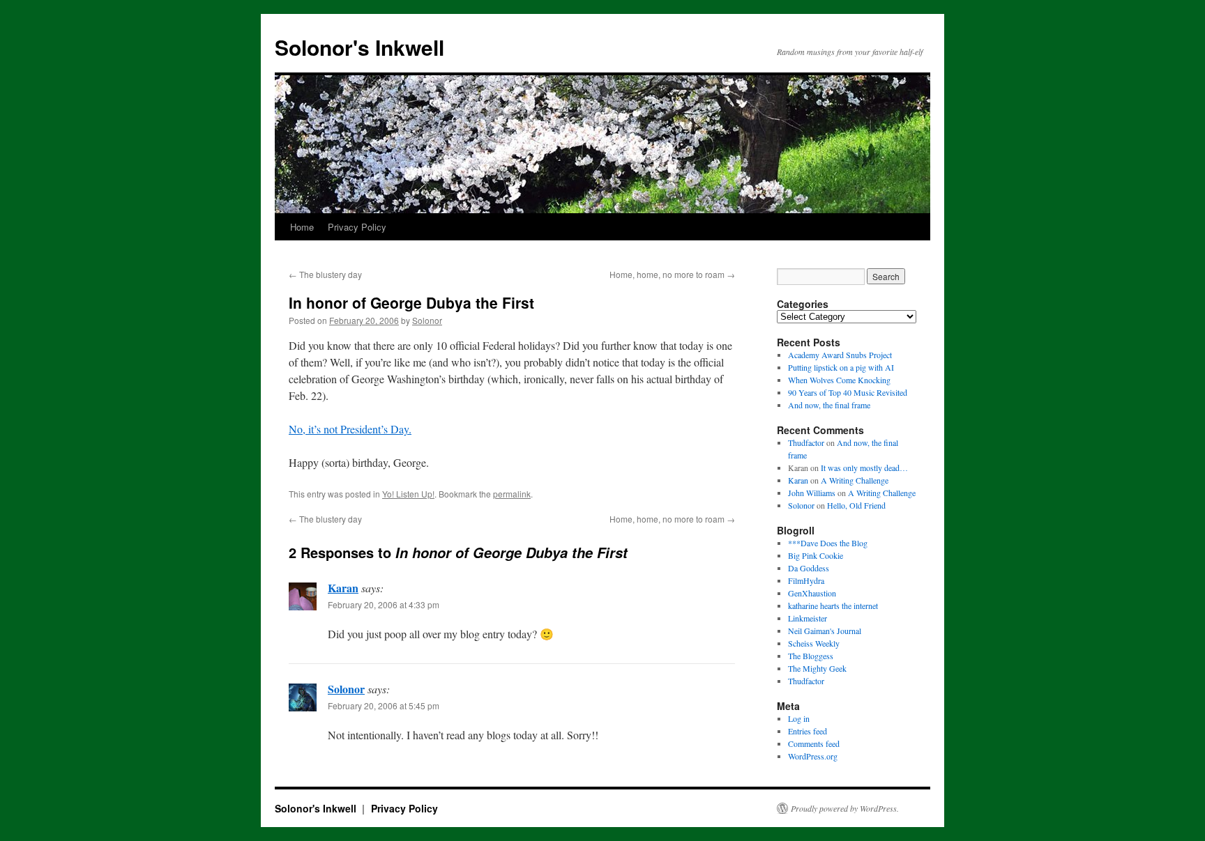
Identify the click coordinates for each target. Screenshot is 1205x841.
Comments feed (814, 743)
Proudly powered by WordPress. (845, 808)
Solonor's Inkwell (359, 47)
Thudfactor (806, 442)
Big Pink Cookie (815, 555)
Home (302, 226)
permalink (512, 494)
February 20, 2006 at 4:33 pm (383, 604)
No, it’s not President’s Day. (350, 429)
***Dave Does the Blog (827, 542)
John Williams (811, 492)
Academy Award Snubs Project (840, 354)
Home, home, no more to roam (672, 274)
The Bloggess (810, 655)
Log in (799, 718)
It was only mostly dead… (864, 467)
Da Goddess (808, 567)
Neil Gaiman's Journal (824, 630)
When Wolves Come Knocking (839, 379)
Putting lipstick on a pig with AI (841, 367)
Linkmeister (807, 618)
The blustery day (325, 274)
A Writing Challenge (854, 480)
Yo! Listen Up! (408, 494)
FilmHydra (806, 580)
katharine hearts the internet (833, 605)
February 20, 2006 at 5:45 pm (383, 705)
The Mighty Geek (817, 668)
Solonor (427, 320)
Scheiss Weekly (814, 643)
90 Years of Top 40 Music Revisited (847, 392)
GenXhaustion (812, 593)
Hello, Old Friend (856, 505)
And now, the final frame (829, 404)
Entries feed (807, 730)
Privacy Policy (357, 226)
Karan (343, 588)
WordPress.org (813, 756)
